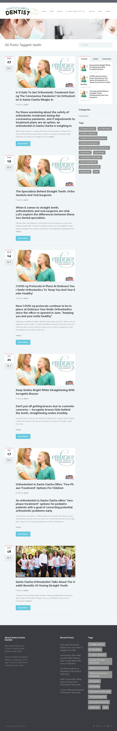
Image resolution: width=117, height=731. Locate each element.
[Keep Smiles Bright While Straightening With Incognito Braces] (45, 370)
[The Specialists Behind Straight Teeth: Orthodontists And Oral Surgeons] (45, 171)
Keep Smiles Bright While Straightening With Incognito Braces (99, 67)
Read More (23, 144)
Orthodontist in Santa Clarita (90, 157)
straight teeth (85, 172)
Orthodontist (99, 152)
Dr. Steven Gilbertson (88, 133)
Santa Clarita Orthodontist (89, 167)
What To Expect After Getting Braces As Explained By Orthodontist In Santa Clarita (71, 682)
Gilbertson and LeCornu (89, 143)
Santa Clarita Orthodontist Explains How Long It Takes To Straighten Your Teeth (71, 647)
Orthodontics (83, 116)
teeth (96, 172)
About (51, 11)
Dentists (59, 11)
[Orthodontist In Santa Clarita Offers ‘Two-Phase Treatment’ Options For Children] (45, 464)
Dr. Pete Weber (104, 129)
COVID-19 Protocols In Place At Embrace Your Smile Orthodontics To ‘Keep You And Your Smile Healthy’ (45, 289)
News (100, 11)
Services (92, 11)
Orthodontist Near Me (88, 162)
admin (26, 105)
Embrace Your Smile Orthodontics (93, 138)
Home (44, 11)
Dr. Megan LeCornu (87, 129)
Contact (107, 11)
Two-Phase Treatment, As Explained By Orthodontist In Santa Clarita (70, 671)
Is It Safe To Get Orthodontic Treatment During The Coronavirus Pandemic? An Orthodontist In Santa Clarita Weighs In (45, 96)
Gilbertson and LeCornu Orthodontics (94, 148)
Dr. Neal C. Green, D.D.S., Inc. (75, 11)
